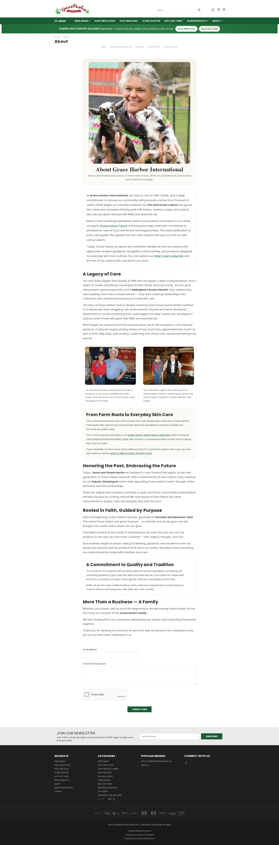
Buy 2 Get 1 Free (209, 29)
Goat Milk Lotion (105, 20)
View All (144, 765)
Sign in (57, 787)
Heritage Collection (107, 787)
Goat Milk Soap (129, 20)
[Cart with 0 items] (223, 9)
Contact (139, 46)
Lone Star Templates (145, 835)
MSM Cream (81, 20)
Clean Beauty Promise (120, 46)
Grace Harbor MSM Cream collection (148, 435)
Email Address (110, 649)
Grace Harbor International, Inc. (156, 761)
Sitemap (57, 791)
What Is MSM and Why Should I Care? (131, 453)
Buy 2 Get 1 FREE (105, 784)
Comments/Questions (139, 663)
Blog (103, 46)
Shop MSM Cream (186, 29)
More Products (196, 20)
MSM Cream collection (169, 256)
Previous (271, 835)
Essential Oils (104, 780)
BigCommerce (144, 831)
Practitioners (154, 46)
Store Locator (151, 20)
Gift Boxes (103, 791)
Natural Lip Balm (105, 776)
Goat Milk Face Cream (108, 769)
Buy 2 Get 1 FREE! (174, 20)
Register (69, 787)
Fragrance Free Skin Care (110, 795)
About (216, 20)
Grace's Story (171, 46)
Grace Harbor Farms (113, 226)
